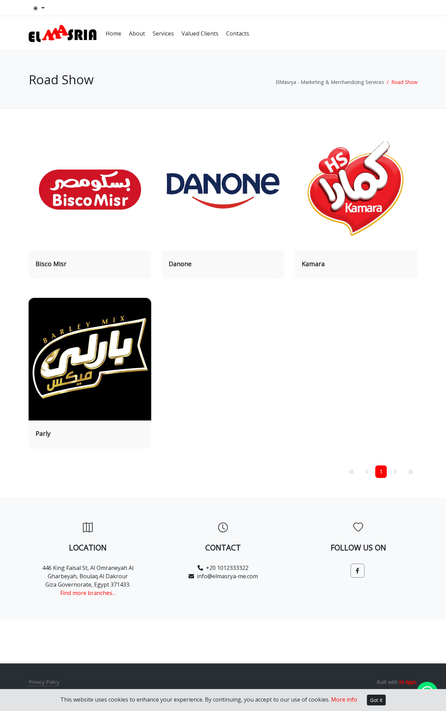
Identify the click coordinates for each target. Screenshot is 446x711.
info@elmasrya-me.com (227, 576)
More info (344, 699)
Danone (180, 264)
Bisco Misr (51, 264)
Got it (376, 700)
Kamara (313, 264)
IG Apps (407, 682)
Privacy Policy (44, 682)
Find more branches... (87, 593)
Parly (43, 433)
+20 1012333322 (227, 568)
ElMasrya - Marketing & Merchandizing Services (330, 82)
